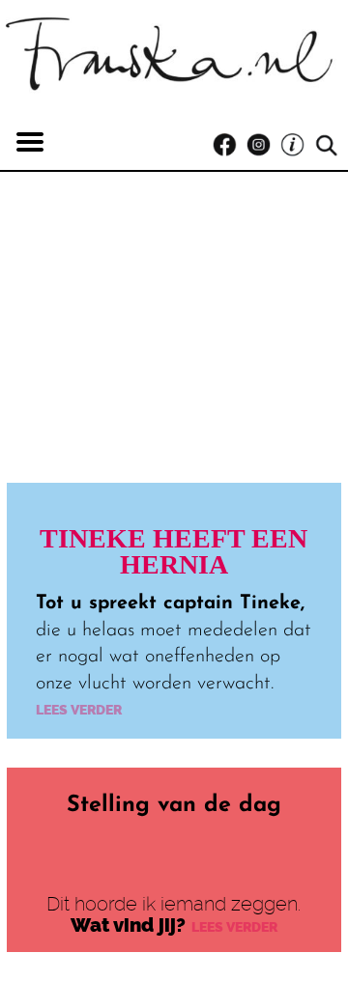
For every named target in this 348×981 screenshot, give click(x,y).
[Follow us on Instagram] (263, 145)
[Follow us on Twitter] (297, 145)
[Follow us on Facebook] (229, 145)
